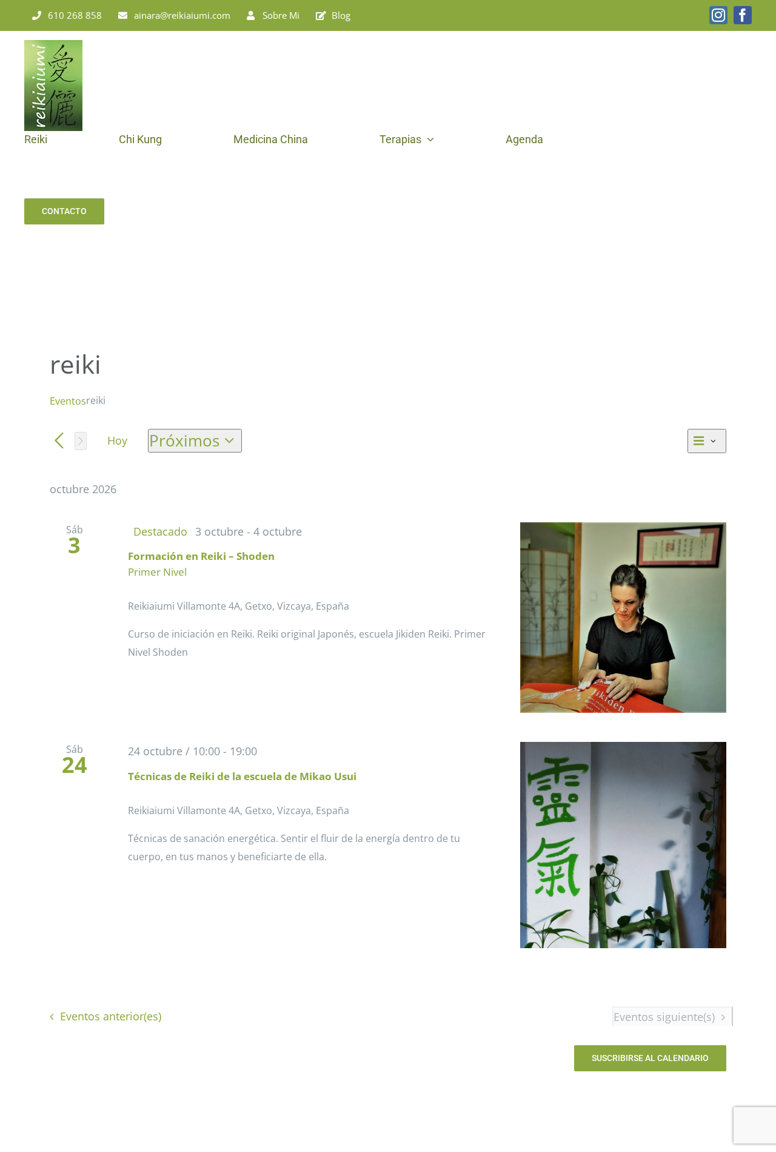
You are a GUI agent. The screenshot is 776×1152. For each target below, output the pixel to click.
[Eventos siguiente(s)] (81, 441)
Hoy (117, 440)
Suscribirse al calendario (650, 1058)
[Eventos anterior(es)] (59, 441)
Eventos (68, 401)
